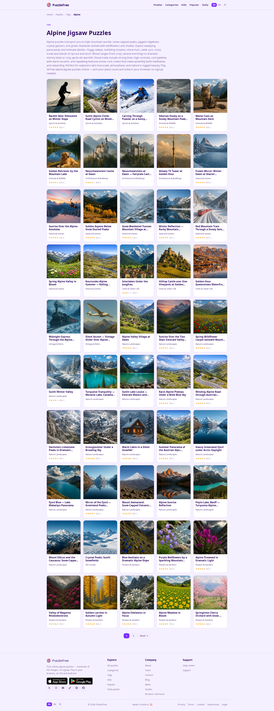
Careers (149, 674)
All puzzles (112, 665)
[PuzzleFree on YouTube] (63, 688)
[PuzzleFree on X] (49, 688)
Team (148, 670)
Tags (68, 14)
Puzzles (157, 4)
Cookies (201, 704)
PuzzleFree (60, 5)
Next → (144, 635)
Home (50, 14)
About (148, 665)
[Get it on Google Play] (81, 681)
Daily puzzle (113, 689)
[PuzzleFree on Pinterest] (76, 688)
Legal (224, 704)
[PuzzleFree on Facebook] (83, 688)
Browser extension (154, 693)
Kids (183, 4)
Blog (147, 679)
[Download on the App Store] (57, 681)
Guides (148, 689)
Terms (191, 704)
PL (220, 4)
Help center (189, 665)
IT (225, 4)
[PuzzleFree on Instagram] (56, 688)
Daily (205, 4)
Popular (194, 4)
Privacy (181, 704)
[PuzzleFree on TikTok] (69, 688)
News (148, 684)
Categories (171, 4)
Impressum (213, 704)
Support (187, 670)
